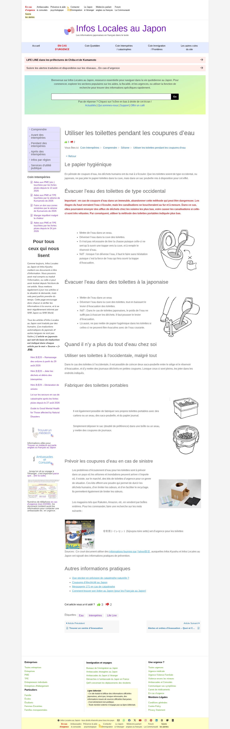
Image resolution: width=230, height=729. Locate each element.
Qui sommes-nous (108, 105)
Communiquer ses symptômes (162, 686)
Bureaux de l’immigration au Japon (102, 668)
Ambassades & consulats (43, 8)
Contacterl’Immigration (76, 8)
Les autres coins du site (189, 47)
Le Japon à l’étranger (89, 8)
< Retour (71, 156)
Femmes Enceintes (33, 706)
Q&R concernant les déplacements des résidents (108, 683)
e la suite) (41, 475)
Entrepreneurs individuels (36, 682)
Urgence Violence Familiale (160, 675)
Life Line (112, 615)
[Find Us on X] (135, 720)
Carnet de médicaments (159, 689)
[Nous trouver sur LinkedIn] (156, 720)
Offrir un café (138, 105)
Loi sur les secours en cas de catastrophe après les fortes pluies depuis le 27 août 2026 (45, 398)
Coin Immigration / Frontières (156, 47)
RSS (68, 10)
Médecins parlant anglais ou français (104, 8)
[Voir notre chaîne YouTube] (140, 720)
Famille (28, 695)
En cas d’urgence (156, 693)
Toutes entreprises (33, 667)
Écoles (28, 699)
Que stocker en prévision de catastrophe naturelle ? (100, 578)
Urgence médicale (156, 671)
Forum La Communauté (122, 8)
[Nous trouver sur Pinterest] (151, 720)
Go (174, 96)
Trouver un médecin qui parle (41, 445)
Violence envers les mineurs (161, 678)
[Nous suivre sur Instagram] (145, 720)
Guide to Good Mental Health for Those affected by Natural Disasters (45, 412)
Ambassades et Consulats (160, 682)
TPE (27, 678)
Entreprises (30, 671)
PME (27, 675)
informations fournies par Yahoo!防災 (129, 551)
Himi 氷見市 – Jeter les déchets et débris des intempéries (42, 375)
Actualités (90, 105)
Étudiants (29, 702)
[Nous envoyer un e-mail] (118, 720)
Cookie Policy (154, 706)
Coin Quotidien (92, 45)
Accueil (36, 45)
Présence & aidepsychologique (58, 8)
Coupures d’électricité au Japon (89, 582)
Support (124, 105)
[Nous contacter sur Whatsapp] (124, 720)
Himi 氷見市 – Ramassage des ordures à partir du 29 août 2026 (43, 361)
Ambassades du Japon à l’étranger (102, 675)
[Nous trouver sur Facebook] (129, 720)
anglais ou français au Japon (41, 447)
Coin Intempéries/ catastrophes (124, 47)
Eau (81, 615)
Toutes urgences (155, 667)
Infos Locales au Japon (121, 28)
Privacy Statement (156, 710)
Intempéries (95, 615)
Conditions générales (157, 702)
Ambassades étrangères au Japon (101, 672)
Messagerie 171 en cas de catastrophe (93, 586)
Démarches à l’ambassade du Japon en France (107, 679)
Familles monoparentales (36, 710)
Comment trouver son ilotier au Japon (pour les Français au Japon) (109, 591)
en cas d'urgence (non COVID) (42, 503)
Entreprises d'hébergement (37, 686)
